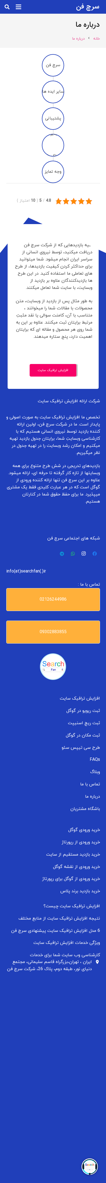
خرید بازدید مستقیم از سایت (73, 855)
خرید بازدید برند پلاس (80, 891)
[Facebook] (94, 553)
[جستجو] (7, 7)
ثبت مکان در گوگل (83, 735)
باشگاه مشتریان (85, 809)
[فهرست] (18, 7)
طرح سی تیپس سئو (81, 748)
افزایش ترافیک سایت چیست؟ (71, 906)
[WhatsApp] (72, 553)
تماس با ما (90, 784)
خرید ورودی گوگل (84, 830)
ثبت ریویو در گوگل (83, 711)
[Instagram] (83, 553)
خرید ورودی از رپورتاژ (81, 842)
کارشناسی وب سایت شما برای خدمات (65, 955)
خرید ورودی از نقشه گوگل (76, 867)
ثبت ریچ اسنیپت (84, 723)
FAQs (95, 760)
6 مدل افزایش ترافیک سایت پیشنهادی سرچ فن (55, 931)
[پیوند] (53, 666)
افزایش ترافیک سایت (80, 698)
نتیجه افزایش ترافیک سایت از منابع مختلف (59, 918)
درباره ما (92, 797)
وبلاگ (95, 772)
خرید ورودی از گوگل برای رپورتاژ (71, 879)
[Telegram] (62, 553)
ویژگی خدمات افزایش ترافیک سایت (66, 943)
